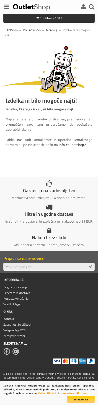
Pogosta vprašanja (15, 298)
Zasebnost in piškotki (17, 324)
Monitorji (51, 30)
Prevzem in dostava (16, 293)
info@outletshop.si (73, 145)
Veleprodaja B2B (14, 330)
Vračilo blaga (12, 304)
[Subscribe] (90, 267)
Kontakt (8, 319)
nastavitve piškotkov (74, 393)
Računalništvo (32, 30)
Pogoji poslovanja (15, 287)
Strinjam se (81, 399)
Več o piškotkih (47, 393)
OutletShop (10, 30)
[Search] (92, 7)
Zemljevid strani (14, 336)
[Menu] (6, 7)
